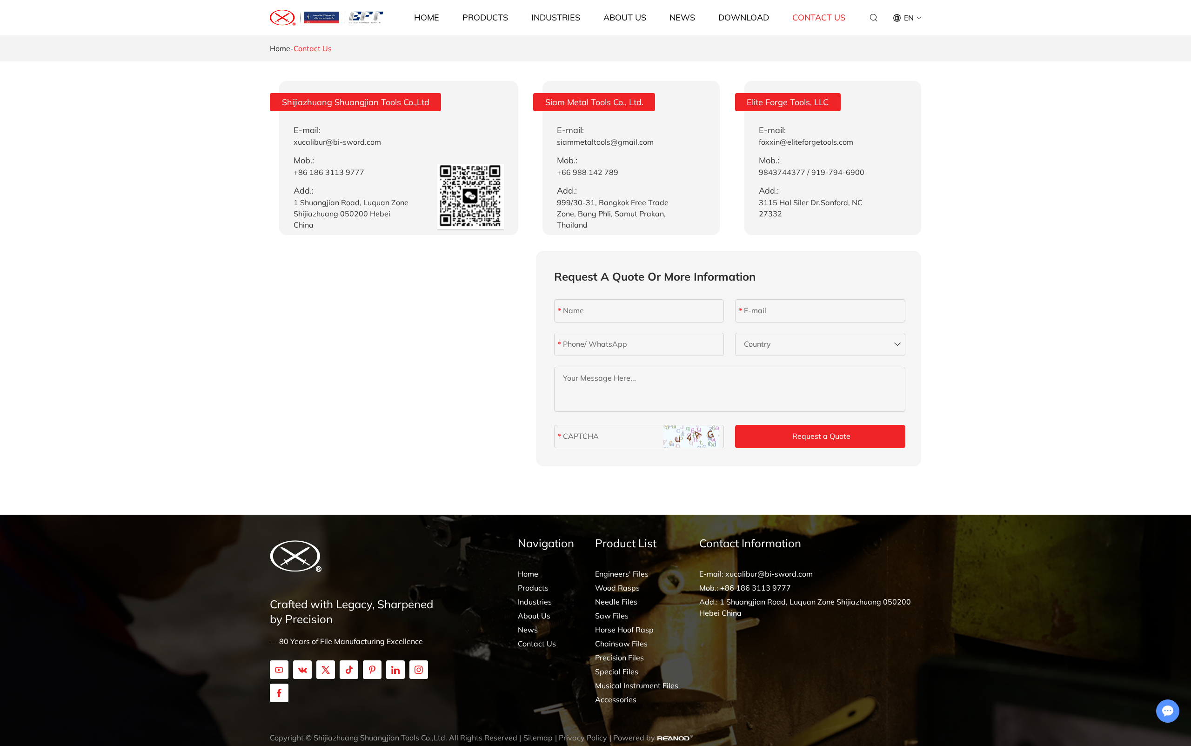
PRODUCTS (485, 17)
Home (280, 48)
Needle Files (616, 601)
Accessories (615, 699)
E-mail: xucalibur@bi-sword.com (756, 573)
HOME (426, 17)
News (528, 629)
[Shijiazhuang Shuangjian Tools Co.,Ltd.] (283, 18)
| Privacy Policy (581, 737)
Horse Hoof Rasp (624, 629)
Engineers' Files (622, 573)
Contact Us (537, 643)
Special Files (616, 671)
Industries (535, 601)
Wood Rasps (617, 587)
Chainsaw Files (621, 643)
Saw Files (612, 615)
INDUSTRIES (555, 17)
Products (533, 587)
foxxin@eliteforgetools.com (806, 142)
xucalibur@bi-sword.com (337, 142)
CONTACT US (818, 17)
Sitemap (538, 737)
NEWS (682, 17)
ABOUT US (624, 17)
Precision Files (619, 657)
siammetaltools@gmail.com (605, 142)
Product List (625, 543)
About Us (534, 615)
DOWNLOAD (743, 17)
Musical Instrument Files (636, 685)
